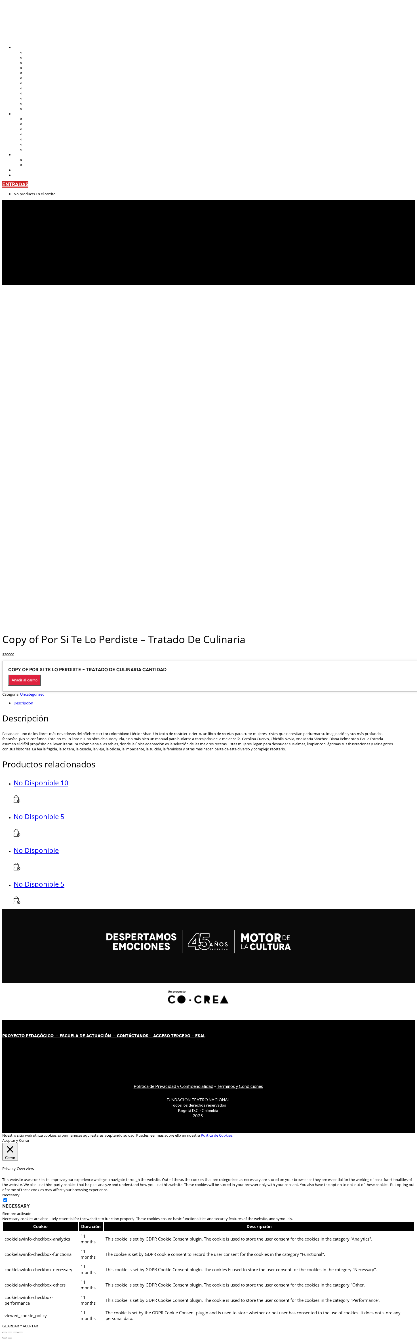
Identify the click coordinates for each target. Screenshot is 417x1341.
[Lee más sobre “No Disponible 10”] (17, 801)
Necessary (16, 1206)
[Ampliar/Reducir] (4, 1332)
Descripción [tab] (23, 703)
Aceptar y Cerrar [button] (16, 1140)
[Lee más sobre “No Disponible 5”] (17, 835)
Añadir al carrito (24, 680)
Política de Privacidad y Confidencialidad (173, 1086)
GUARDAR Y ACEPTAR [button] (20, 1326)
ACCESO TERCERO (172, 1035)
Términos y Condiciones (240, 1086)
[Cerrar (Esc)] (20, 1332)
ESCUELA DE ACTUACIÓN (85, 1035)
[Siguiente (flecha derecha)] (10, 1337)
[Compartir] (15, 1332)
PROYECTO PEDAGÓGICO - (31, 1035)
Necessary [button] (11, 1194)
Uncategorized (32, 694)
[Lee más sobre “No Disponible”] (17, 869)
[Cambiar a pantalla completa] (10, 1332)
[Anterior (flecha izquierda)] (4, 1337)
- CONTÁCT (124, 1035)
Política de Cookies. (217, 1135)
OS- (147, 1035)
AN (140, 1035)
